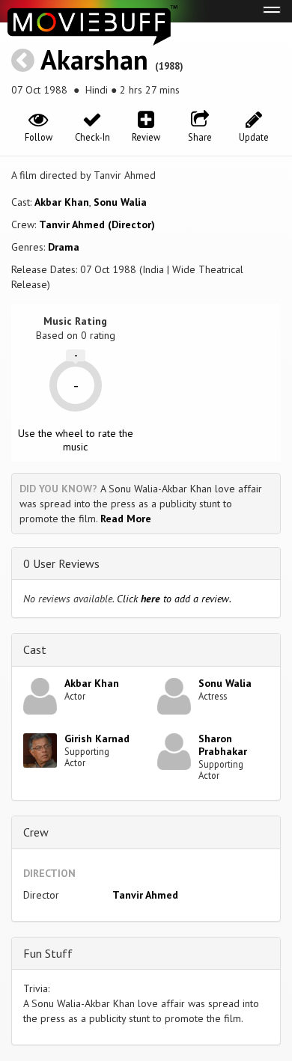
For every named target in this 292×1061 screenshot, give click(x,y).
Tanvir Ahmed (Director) (97, 224)
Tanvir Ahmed (145, 895)
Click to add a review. (174, 598)
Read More (125, 518)
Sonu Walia (120, 202)
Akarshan (94, 59)
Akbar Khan (61, 202)
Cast (34, 649)
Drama (63, 247)
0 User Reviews (61, 563)
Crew (36, 832)
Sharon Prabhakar (222, 745)
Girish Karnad (97, 738)
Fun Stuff (48, 953)
